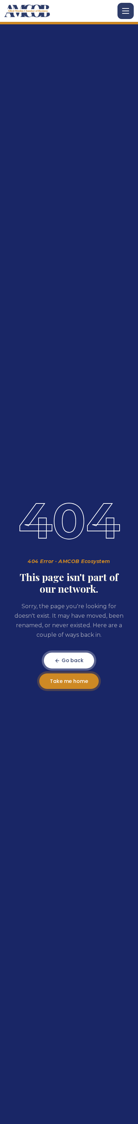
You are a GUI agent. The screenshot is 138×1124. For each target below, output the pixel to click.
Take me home (69, 681)
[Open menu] (125, 11)
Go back (72, 660)
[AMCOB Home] (27, 11)
